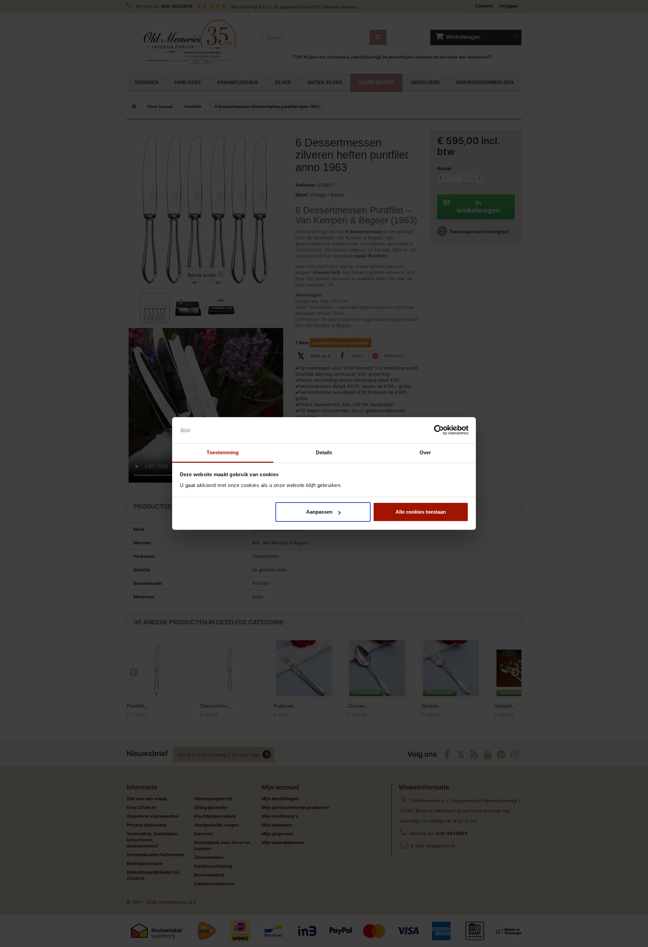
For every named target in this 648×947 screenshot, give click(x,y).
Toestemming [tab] (223, 452)
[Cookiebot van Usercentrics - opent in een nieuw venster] (438, 430)
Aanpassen (319, 512)
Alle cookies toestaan (421, 512)
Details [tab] (324, 452)
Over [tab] (425, 452)
